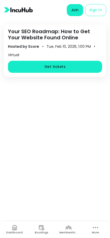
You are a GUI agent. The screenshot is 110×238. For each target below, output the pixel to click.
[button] (75, 10)
